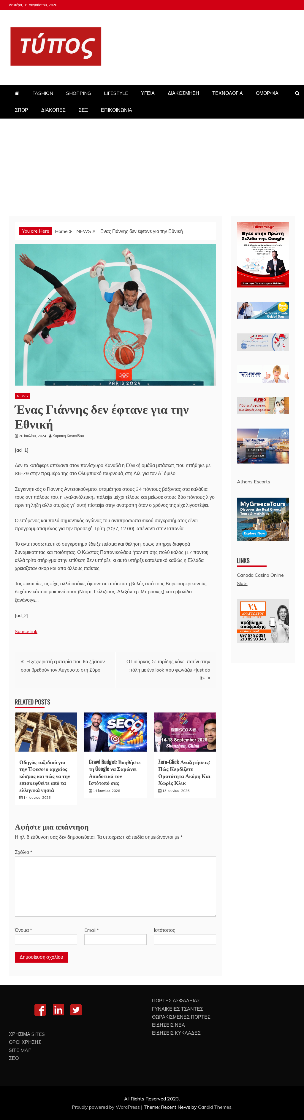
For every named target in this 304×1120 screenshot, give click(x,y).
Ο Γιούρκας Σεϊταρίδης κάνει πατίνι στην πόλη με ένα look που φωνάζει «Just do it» (168, 669)
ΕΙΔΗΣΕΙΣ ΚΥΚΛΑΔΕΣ (176, 1033)
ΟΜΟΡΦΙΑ (267, 93)
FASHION (42, 93)
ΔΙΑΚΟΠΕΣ (53, 110)
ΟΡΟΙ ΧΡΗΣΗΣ (25, 1042)
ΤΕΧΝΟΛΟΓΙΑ (227, 93)
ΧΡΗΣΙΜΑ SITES (27, 1034)
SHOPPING (78, 93)
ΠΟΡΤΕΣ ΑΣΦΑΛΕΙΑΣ (176, 1001)
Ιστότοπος (164, 930)
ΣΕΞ (83, 110)
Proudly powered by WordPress (106, 1107)
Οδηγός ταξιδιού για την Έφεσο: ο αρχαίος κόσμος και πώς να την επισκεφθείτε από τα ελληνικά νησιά (44, 775)
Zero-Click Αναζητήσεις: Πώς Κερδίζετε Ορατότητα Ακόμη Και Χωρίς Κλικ (184, 772)
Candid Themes (215, 1107)
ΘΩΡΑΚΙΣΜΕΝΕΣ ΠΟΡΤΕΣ (181, 1017)
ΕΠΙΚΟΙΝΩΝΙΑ (116, 110)
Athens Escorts (253, 482)
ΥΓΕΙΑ (148, 93)
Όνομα (23, 930)
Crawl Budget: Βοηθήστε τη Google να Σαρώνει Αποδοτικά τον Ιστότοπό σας (115, 772)
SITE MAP (20, 1050)
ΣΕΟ (14, 1058)
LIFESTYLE (116, 93)
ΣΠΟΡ (21, 110)
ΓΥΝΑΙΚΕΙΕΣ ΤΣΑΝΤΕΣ (177, 1009)
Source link (26, 631)
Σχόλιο (23, 852)
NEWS (22, 396)
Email (91, 930)
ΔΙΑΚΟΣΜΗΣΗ (183, 93)
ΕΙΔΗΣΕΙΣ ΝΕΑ (168, 1025)
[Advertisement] (152, 163)
